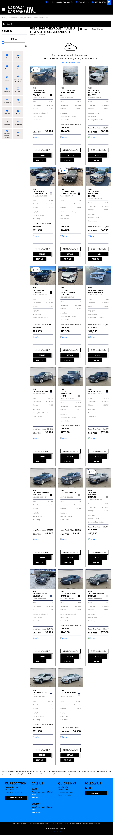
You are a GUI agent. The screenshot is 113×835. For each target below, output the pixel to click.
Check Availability (42, 150)
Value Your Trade (64, 795)
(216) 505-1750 (37, 797)
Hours (34, 794)
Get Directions (16, 798)
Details (42, 155)
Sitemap (59, 831)
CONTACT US (95, 793)
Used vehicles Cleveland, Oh (17, 18)
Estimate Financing (52, 155)
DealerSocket (64, 823)
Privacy (53, 831)
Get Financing (63, 790)
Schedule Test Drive (65, 792)
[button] (109, 2)
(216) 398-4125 (37, 812)
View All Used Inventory (71, 63)
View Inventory (63, 787)
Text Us (39, 160)
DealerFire (51, 823)
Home (4, 18)
